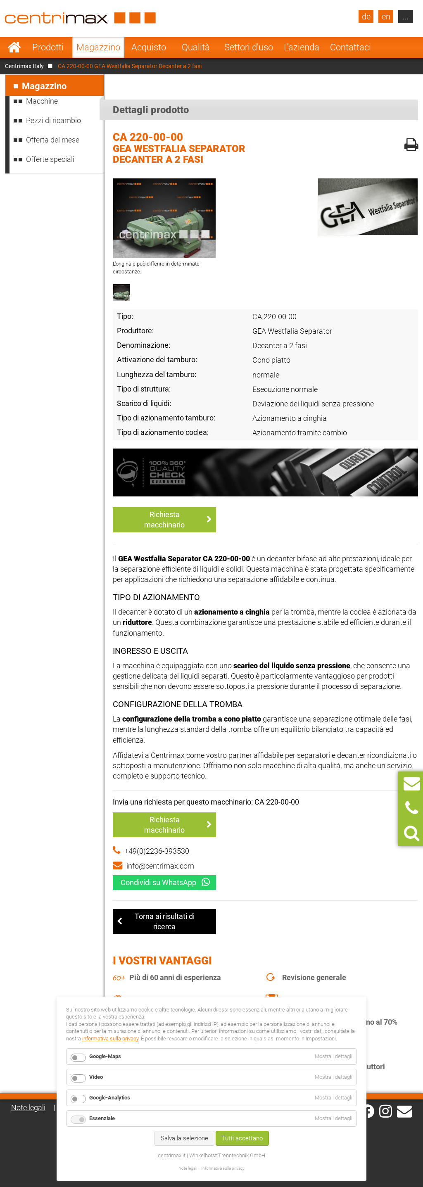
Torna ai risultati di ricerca (165, 921)
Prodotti (48, 47)
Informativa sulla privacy (223, 1168)
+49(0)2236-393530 (156, 851)
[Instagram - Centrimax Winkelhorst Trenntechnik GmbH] (385, 1110)
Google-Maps (105, 1056)
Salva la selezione (184, 1138)
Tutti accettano (242, 1138)
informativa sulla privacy (110, 1038)
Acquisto (148, 47)
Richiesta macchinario (164, 519)
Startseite (14, 47)
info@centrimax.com (160, 866)
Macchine (42, 101)
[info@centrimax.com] (404, 1110)
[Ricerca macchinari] (411, 833)
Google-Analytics (109, 1097)
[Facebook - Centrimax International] (367, 1111)
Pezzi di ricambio (53, 120)
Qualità (196, 47)
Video (96, 1077)
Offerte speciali (50, 159)
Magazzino (98, 47)
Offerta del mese (52, 139)
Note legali (28, 1107)
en (386, 16)
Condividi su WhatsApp (158, 882)
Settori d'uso (248, 47)
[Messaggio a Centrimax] (412, 783)
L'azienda (301, 47)
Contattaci (350, 47)
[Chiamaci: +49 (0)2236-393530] (411, 808)
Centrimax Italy (24, 66)
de (366, 16)
